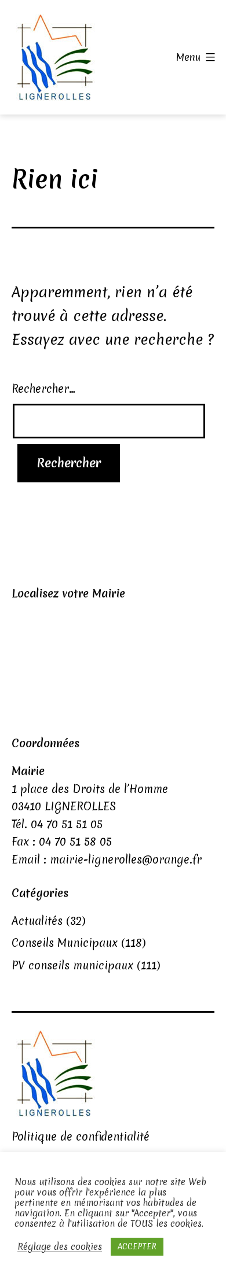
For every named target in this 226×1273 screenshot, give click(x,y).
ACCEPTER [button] (137, 1246)
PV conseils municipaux (72, 965)
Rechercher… (43, 388)
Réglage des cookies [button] (59, 1247)
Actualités (37, 920)
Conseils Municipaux (65, 942)
